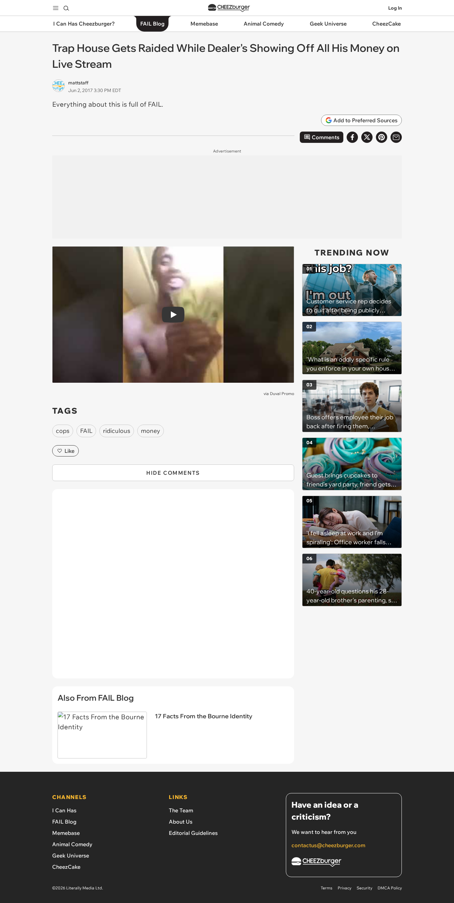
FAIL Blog (64, 821)
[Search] (66, 8)
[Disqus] (173, 587)
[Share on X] (367, 137)
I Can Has (64, 810)
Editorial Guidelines (193, 833)
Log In (395, 8)
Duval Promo (282, 393)
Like (69, 451)
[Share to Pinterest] (381, 137)
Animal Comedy (72, 844)
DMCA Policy (390, 887)
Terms (326, 887)
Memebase (66, 833)
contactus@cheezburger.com (328, 845)
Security (364, 887)
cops (62, 431)
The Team (181, 810)
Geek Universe (70, 855)
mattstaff (78, 83)
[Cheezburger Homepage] (229, 8)
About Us (180, 821)
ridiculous (116, 431)
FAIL (86, 431)
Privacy (344, 887)
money (150, 431)
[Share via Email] (396, 137)
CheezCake (66, 866)
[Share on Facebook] (352, 137)
